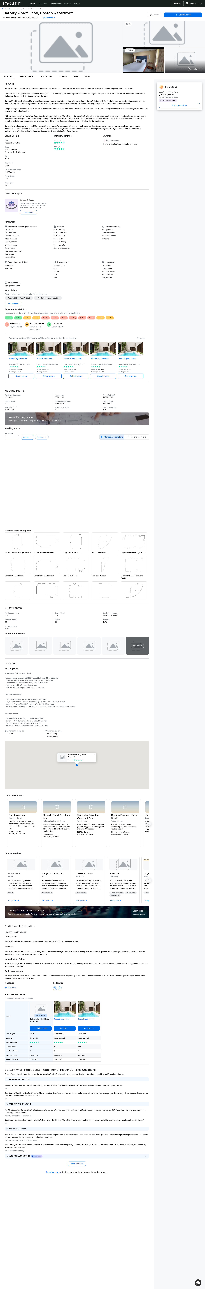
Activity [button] (10, 892)
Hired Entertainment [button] (117, 892)
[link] (21, 864)
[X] (55, 988)
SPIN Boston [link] (14, 873)
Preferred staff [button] (115, 895)
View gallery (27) (195, 69)
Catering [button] (147, 892)
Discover (67, 4)
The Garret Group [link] (84, 873)
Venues (33, 4)
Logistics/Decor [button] (130, 892)
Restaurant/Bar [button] (47, 892)
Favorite (155, 15)
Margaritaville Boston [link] (52, 873)
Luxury (77, 4)
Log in (200, 4)
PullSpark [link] (114, 873)
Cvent (4, 9)
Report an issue (53, 1172)
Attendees (9, 434)
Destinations (56, 4)
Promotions (43, 4)
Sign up (193, 4)
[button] (61, 47)
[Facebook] (60, 988)
